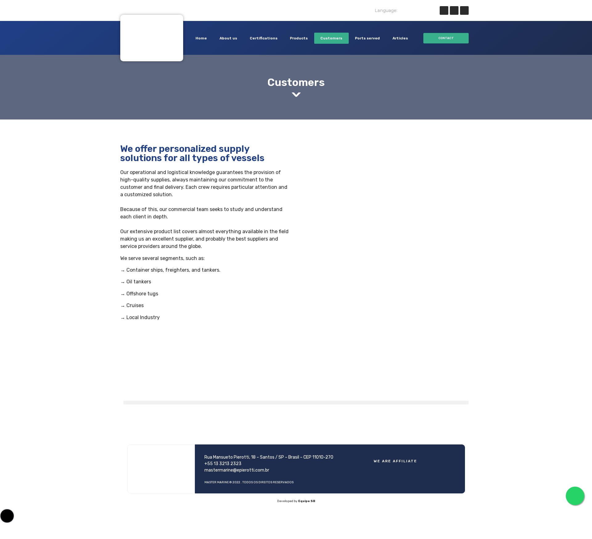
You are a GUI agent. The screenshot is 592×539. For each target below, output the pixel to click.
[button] (446, 38)
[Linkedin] (454, 10)
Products (299, 38)
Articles (400, 38)
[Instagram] (464, 10)
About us (228, 38)
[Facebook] (444, 10)
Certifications (264, 38)
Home (201, 38)
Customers (331, 38)
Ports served (367, 38)
